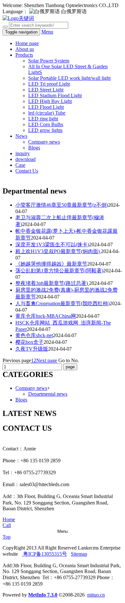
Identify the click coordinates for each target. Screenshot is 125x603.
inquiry (22, 153)
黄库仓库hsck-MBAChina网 (45, 316)
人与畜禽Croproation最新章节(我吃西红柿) (62, 303)
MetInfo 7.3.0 (42, 595)
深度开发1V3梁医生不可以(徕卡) (52, 244)
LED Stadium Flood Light (55, 95)
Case (20, 165)
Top (7, 537)
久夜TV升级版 (31, 349)
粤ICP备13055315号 (44, 554)
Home (9, 519)
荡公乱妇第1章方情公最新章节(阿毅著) (59, 270)
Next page (46, 360)
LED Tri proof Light (49, 84)
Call (7, 525)
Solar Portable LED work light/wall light (69, 78)
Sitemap (79, 554)
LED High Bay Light (50, 101)
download (25, 159)
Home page (27, 43)
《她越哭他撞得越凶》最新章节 (51, 264)
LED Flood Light (46, 107)
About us (24, 49)
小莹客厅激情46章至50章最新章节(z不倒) (61, 205)
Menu (47, 31)
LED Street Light (45, 89)
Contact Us (26, 171)
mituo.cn (96, 595)
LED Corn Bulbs (45, 124)
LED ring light (43, 118)
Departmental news (47, 394)
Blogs (34, 147)
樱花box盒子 (29, 342)
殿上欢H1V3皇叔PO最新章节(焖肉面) (58, 251)
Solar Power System (48, 60)
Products (24, 55)
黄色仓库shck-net (34, 335)
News (21, 136)
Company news (44, 142)
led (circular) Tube (46, 113)
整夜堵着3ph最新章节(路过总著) (52, 283)
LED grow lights (45, 130)
